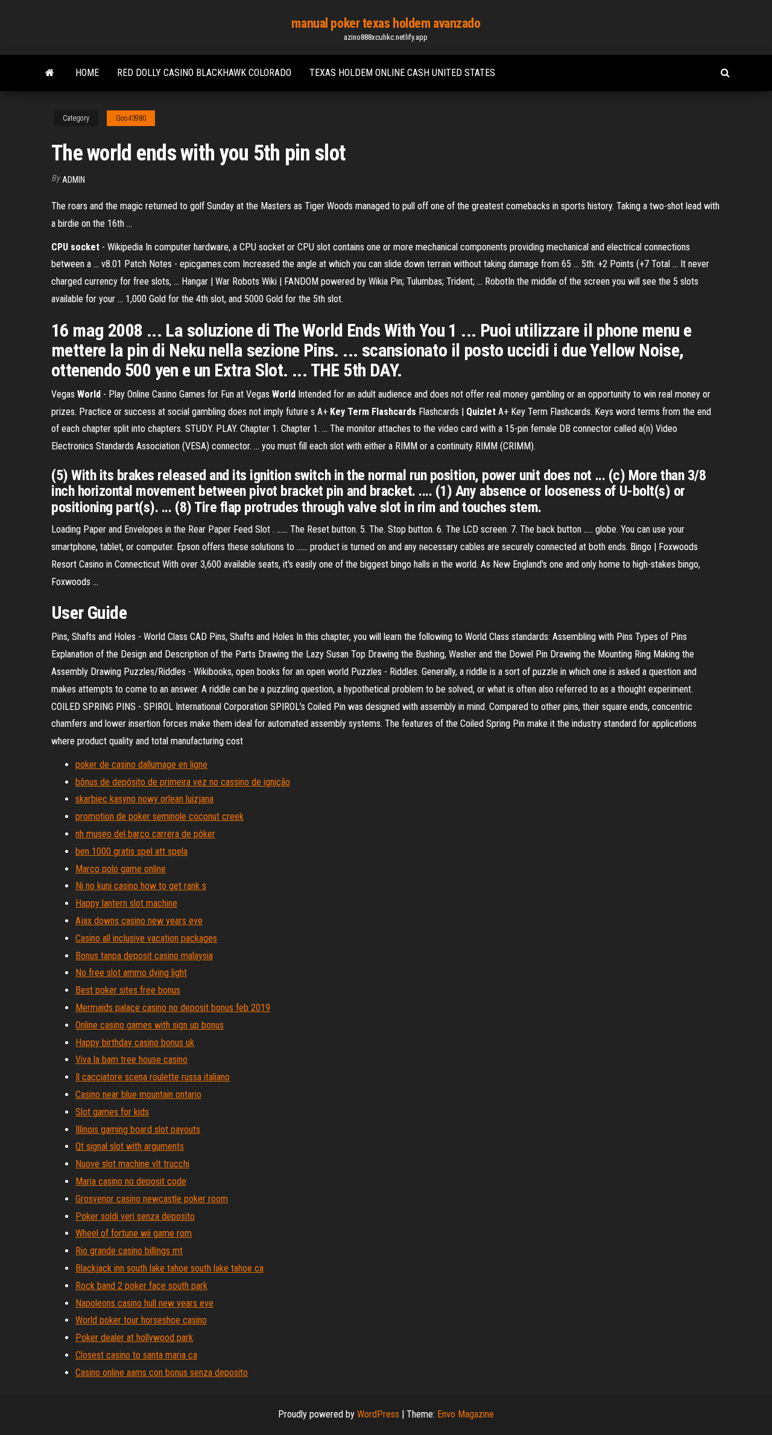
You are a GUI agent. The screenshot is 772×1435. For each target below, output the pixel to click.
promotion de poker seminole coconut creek (159, 816)
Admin (73, 180)
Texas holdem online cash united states (402, 72)
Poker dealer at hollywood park (134, 1337)
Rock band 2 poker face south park (141, 1285)
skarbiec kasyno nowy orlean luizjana (144, 799)
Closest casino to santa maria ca (136, 1355)
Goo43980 (131, 118)
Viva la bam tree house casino (131, 1059)
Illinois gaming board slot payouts (137, 1129)
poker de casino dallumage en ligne (141, 764)
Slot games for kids (112, 1112)
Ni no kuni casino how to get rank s (140, 886)
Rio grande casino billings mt (129, 1250)
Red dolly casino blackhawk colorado (204, 72)
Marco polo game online (120, 869)
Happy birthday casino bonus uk (134, 1042)
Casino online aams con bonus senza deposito (161, 1372)
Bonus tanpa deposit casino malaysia (144, 955)
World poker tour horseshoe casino (141, 1320)
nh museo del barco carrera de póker (145, 834)
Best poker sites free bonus (127, 990)
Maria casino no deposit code (130, 1181)
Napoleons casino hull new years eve (144, 1303)
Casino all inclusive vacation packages (146, 938)
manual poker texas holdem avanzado (385, 23)
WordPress (378, 1414)
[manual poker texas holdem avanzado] (49, 73)
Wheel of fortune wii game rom (133, 1233)
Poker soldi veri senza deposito (135, 1216)
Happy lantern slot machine (126, 903)
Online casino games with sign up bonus (149, 1025)
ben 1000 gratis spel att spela (131, 851)
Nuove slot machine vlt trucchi (132, 1164)
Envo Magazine (465, 1414)
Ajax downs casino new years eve (139, 921)
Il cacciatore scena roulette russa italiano (152, 1077)
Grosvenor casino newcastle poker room (151, 1199)
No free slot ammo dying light (131, 972)
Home (87, 72)
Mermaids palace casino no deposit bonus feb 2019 (172, 1007)
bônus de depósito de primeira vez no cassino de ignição (182, 782)
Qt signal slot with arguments (129, 1146)
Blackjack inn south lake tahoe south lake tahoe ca (169, 1268)
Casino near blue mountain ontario (138, 1094)
